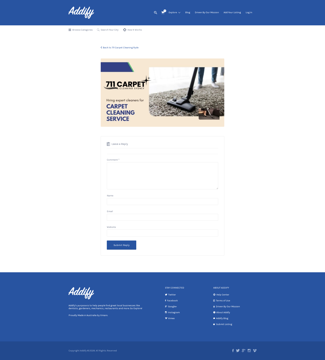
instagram (249, 351)
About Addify (223, 312)
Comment (113, 159)
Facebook (172, 300)
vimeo (254, 351)
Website (111, 227)
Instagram (174, 312)
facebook (233, 351)
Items (162, 13)
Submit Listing (224, 324)
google (243, 351)
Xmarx (103, 315)
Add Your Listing (232, 12)
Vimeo (171, 318)
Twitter (172, 294)
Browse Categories (82, 29)
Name (110, 195)
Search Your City (109, 29)
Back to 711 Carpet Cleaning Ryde (120, 47)
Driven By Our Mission (207, 12)
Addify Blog (222, 318)
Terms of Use (223, 300)
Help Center (222, 294)
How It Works (134, 29)
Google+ (172, 306)
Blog (187, 12)
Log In (249, 12)
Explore (173, 12)
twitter (238, 351)
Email (110, 211)
